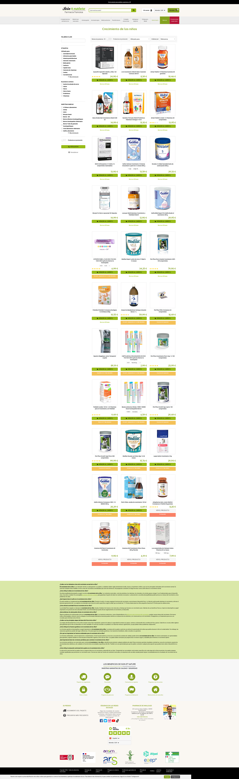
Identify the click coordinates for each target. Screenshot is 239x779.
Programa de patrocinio (107, 695)
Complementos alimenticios (65, 20)
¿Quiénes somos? (158, 770)
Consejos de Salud (88, 770)
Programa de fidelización (131, 695)
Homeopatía (85, 20)
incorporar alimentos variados (89, 595)
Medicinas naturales (76, 20)
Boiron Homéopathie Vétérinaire (73, 121)
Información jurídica (99, 770)
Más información (73, 77)
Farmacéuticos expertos (131, 682)
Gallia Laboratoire (68, 131)
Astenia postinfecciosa (70, 58)
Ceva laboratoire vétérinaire (71, 128)
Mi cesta (171, 10)
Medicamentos (105, 20)
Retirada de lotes (143, 770)
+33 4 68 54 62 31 (142, 716)
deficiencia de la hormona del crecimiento (138, 614)
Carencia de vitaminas (69, 70)
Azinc (64, 112)
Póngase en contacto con (113, 770)
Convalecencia (67, 75)
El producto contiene (67, 82)
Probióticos (66, 93)
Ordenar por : (155, 39)
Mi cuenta (146, 10)
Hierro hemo (67, 91)
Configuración (175, 777)
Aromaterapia (95, 20)
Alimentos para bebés (69, 56)
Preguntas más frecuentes (155, 682)
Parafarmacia (116, 20)
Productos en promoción (75, 140)
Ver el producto (162, 510)
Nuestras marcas (67, 104)
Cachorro (66, 65)
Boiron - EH (66, 117)
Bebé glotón (66, 63)
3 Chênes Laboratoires (70, 107)
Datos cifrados (83, 695)
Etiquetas (64, 48)
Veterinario (155, 20)
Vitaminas (66, 96)
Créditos (152, 771)
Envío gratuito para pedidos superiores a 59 (119, 2)
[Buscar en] (133, 10)
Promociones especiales (174, 20)
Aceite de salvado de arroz (71, 84)
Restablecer (74, 152)
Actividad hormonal (69, 54)
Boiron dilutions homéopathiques (73, 119)
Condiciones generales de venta (129, 770)
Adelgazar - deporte (135, 20)
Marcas (165, 20)
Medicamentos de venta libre (155, 695)
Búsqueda (74, 147)
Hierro (65, 89)
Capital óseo (67, 68)
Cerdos (65, 72)
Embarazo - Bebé (145, 20)
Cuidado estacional (126, 20)
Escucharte (107, 682)
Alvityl (65, 110)
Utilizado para (65, 51)
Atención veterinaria (69, 61)
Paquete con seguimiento (83, 682)
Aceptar (167, 777)
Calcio (65, 86)
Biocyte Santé (67, 114)
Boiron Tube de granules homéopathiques (70, 125)
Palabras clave (66, 37)
